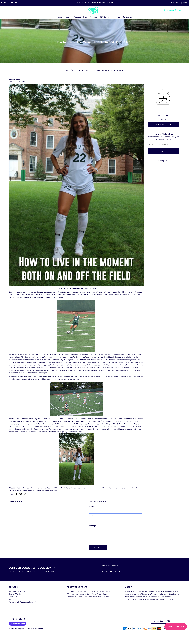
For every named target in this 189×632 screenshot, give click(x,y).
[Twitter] (4, 3)
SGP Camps (105, 17)
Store (66, 17)
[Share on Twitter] (20, 494)
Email (91, 516)
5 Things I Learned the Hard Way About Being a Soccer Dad (89, 594)
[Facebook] (1, 3)
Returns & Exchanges (17, 591)
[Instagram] (15, 3)
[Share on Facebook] (16, 494)
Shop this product (163, 124)
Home (59, 17)
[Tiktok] (19, 3)
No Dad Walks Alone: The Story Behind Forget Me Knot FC (89, 591)
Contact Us (127, 17)
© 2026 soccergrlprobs (18, 629)
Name (91, 506)
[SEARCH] (165, 10)
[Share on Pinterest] (25, 494)
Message (92, 526)
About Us (116, 17)
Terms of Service (15, 594)
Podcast (77, 17)
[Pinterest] (8, 3)
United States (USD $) (179, 3)
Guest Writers (14, 79)
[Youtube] (11, 3)
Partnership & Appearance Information (23, 602)
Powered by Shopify (35, 629)
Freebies (93, 17)
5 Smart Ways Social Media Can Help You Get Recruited (88, 597)
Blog (85, 17)
